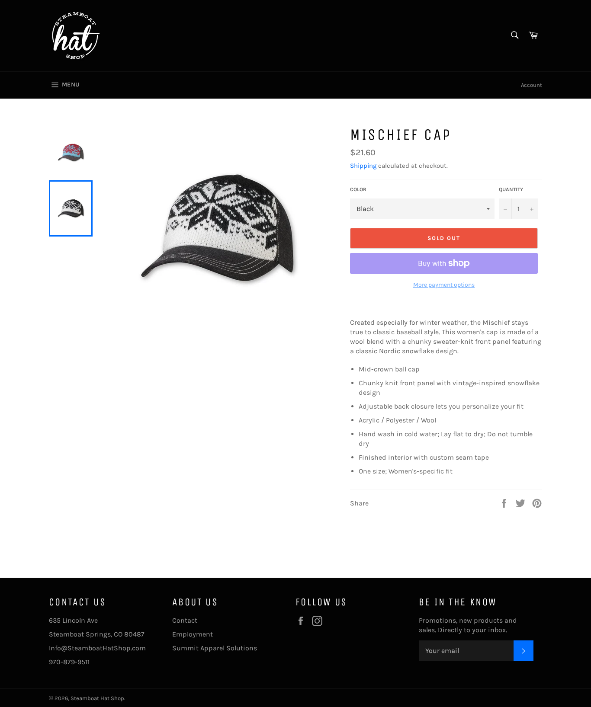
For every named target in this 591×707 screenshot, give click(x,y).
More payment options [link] (444, 284)
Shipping (363, 166)
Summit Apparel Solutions (214, 648)
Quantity (511, 189)
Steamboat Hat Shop (97, 698)
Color (358, 189)
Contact (184, 620)
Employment (192, 634)
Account (531, 85)
